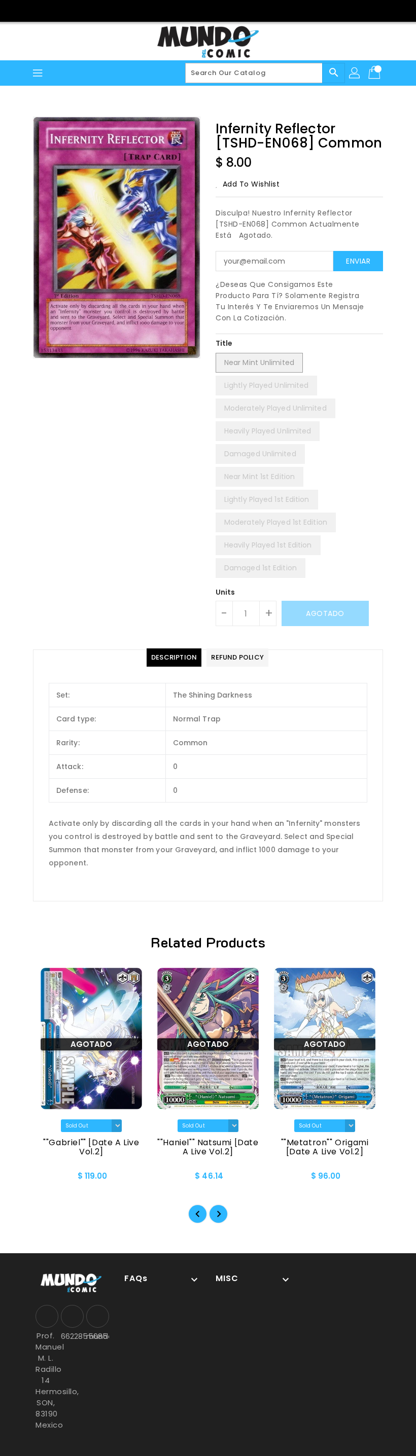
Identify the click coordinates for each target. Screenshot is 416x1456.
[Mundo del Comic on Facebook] (198, 10)
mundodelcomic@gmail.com (96, 1336)
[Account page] (355, 73)
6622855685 (71, 1336)
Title (224, 343)
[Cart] (375, 73)
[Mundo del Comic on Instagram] (217, 10)
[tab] (174, 657)
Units (225, 592)
